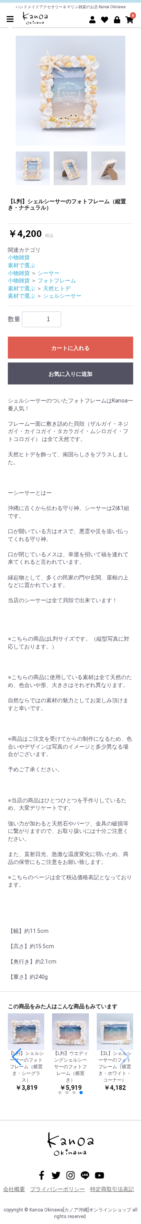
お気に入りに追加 (70, 374)
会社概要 (14, 1189)
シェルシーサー (62, 296)
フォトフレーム (57, 280)
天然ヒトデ (56, 288)
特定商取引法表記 (112, 1189)
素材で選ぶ (21, 265)
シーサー (49, 273)
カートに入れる (70, 348)
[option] (70, 91)
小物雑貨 (19, 257)
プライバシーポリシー (57, 1189)
